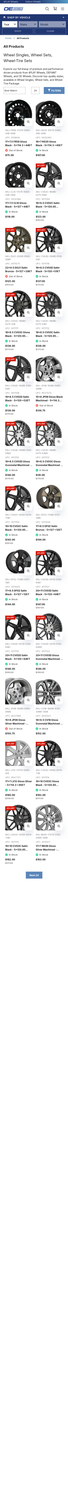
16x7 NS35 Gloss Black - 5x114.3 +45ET (49, 143)
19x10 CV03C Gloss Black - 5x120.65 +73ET (47, 785)
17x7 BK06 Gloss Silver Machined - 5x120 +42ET (46, 849)
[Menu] (63, 8)
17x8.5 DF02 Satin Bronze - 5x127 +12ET (49, 528)
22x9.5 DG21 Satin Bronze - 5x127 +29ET (18, 269)
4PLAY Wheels (10, 1)
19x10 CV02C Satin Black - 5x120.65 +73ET (16, 530)
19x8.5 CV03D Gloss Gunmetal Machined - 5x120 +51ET (18, 465)
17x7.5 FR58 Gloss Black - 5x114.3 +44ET (18, 143)
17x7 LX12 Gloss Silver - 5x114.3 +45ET (18, 783)
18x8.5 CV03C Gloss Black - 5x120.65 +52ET (17, 336)
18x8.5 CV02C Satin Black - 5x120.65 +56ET (48, 206)
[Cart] (55, 8)
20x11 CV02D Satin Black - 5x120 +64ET (17, 657)
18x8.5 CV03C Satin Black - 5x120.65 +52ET (48, 336)
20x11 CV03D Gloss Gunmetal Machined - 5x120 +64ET (49, 659)
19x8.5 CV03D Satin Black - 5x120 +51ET (48, 269)
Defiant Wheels (32, 1)
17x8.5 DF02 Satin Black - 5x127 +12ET (17, 592)
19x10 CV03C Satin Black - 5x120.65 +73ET (16, 849)
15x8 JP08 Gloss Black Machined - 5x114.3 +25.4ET (49, 400)
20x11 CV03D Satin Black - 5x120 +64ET (48, 592)
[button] (34, 17)
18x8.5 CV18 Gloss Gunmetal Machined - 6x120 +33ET (49, 723)
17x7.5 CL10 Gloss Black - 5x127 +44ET (17, 204)
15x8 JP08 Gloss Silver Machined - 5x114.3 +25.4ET (15, 723)
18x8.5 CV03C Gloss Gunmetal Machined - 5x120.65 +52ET (49, 465)
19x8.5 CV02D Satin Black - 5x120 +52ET (17, 398)
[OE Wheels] (13, 9)
